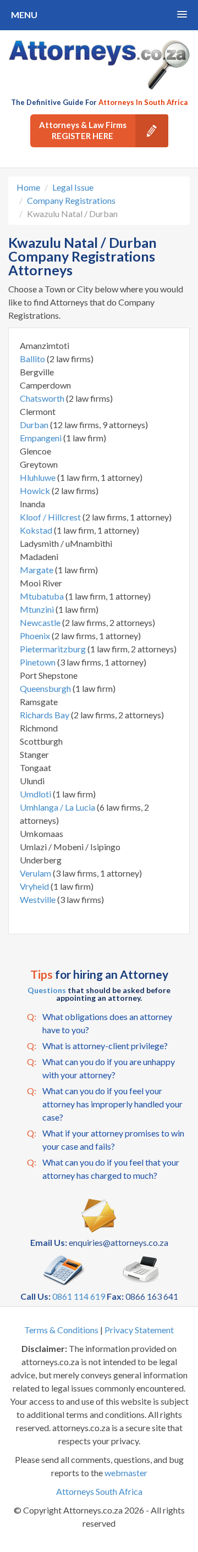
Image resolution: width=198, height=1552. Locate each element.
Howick (36, 490)
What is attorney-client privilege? (97, 1045)
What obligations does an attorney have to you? (99, 1023)
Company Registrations (71, 200)
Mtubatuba (42, 596)
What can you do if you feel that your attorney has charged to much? (103, 1168)
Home (28, 187)
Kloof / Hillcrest (51, 517)
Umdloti (36, 794)
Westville (38, 899)
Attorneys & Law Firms (83, 130)
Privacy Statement (139, 1329)
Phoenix (36, 635)
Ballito (33, 358)
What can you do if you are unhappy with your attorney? (101, 1068)
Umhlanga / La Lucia (58, 807)
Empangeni (41, 438)
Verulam (36, 873)
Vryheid (35, 886)
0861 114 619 (78, 1296)
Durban (35, 424)
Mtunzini (38, 609)
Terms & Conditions (61, 1329)
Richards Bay (45, 715)
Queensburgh (46, 688)
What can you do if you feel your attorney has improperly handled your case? (105, 1103)
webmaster (126, 1472)
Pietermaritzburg (53, 649)
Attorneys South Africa (99, 1491)
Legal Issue (73, 187)
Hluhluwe (38, 477)
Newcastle (41, 622)
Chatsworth (43, 398)
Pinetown (38, 662)
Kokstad (37, 530)
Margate (37, 569)
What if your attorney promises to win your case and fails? (105, 1139)
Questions (47, 990)
